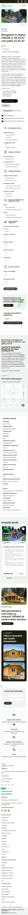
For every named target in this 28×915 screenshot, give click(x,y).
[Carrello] (18, 1)
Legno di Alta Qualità (14, 720)
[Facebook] (20, 25)
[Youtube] (13, 785)
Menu (24, 5)
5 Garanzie (14, 729)
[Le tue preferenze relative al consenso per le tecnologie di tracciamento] (1, 686)
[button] (25, 1)
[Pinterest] (25, 25)
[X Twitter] (23, 25)
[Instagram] (6, 785)
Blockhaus (21, 355)
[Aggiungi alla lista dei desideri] (23, 528)
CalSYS (14, 754)
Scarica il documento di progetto (11, 382)
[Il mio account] (22, 1)
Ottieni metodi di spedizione (13, 323)
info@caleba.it (5, 776)
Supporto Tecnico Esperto (14, 742)
